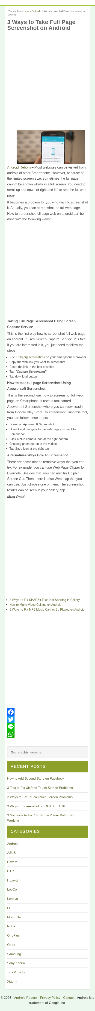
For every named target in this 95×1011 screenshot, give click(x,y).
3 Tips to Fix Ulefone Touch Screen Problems (40, 788)
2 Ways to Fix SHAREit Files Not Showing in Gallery (44, 600)
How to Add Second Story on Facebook (35, 778)
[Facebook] (47, 712)
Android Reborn (19, 167)
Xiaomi (12, 981)
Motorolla (14, 917)
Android (12, 843)
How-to (12, 862)
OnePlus (13, 935)
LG (9, 908)
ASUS (11, 852)
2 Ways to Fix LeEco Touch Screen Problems (40, 797)
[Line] (47, 727)
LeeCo (12, 889)
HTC (10, 871)
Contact (68, 997)
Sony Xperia (16, 963)
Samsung (14, 954)
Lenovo (12, 898)
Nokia (11, 926)
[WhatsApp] (47, 734)
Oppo (11, 944)
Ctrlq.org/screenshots (30, 357)
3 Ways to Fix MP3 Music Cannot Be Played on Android (46, 609)
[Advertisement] (47, 82)
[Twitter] (47, 719)
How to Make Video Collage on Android (35, 604)
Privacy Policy (50, 997)
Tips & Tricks (16, 972)
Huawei (12, 880)
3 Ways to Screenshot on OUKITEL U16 (36, 806)
